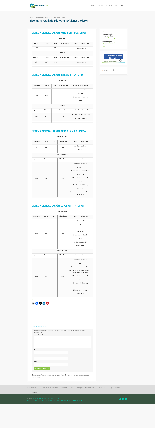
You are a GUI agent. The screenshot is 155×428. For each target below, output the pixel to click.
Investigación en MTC (110, 70)
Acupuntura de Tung (66, 387)
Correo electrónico (40, 356)
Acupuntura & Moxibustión (50, 387)
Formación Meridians (112, 5)
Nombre (37, 350)
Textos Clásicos (32, 392)
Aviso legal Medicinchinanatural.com (72, 400)
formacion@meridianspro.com (110, 38)
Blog (122, 5)
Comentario (38, 335)
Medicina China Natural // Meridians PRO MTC (46, 398)
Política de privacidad (40, 400)
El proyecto (99, 5)
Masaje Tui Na (89, 387)
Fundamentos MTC (33, 387)
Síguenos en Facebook (108, 43)
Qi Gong (109, 387)
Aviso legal (30, 400)
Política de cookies (54, 400)
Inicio (92, 5)
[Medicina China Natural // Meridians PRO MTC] (39, 5)
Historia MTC (118, 387)
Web (35, 361)
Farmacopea (79, 387)
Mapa (103, 46)
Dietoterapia (100, 387)
